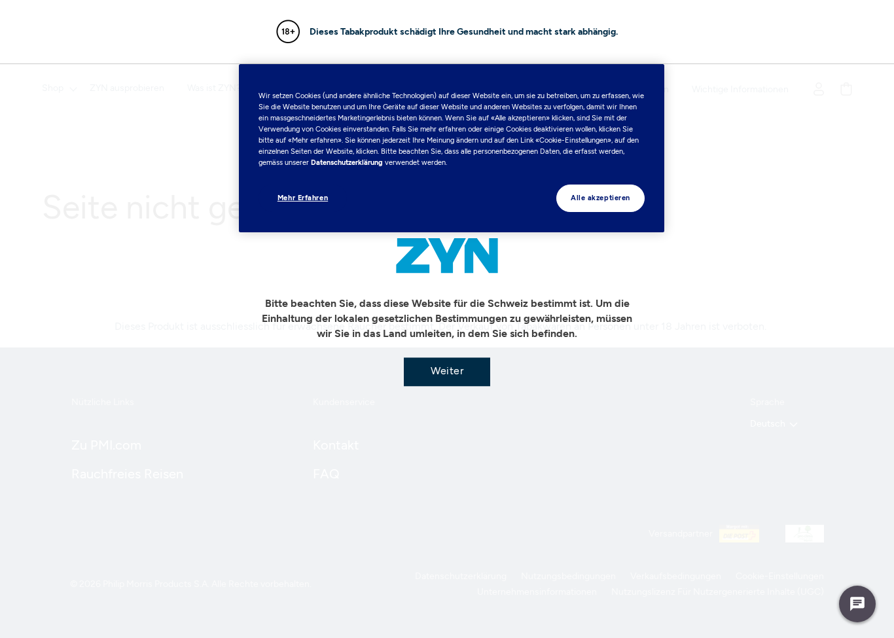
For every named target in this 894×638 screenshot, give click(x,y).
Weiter (447, 370)
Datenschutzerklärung (347, 162)
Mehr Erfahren (302, 197)
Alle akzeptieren (600, 197)
